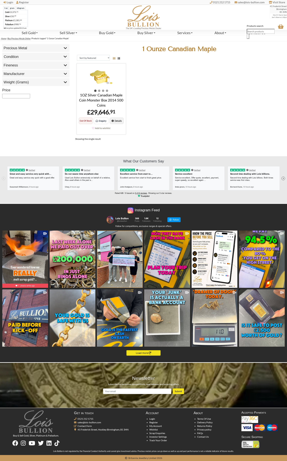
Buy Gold (106, 33)
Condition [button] (11, 57)
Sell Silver (67, 33)
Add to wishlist (102, 128)
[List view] (118, 58)
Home (3, 38)
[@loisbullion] (110, 220)
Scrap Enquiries (157, 433)
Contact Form (85, 425)
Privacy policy (204, 429)
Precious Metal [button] (15, 48)
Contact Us (203, 436)
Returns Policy (204, 425)
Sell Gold (29, 33)
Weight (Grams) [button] (16, 82)
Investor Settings (158, 436)
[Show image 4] (107, 91)
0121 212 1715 (85, 418)
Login (10, 2)
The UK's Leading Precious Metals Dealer (143, 28)
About (219, 33)
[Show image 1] (95, 91)
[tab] (6, 8)
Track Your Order (158, 440)
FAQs (200, 433)
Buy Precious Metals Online (18, 38)
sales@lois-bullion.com (89, 422)
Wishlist (153, 429)
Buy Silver (145, 33)
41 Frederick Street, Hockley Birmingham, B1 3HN (103, 429)
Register (24, 2)
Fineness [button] (11, 65)
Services (183, 33)
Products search (255, 25)
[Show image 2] (99, 91)
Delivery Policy (205, 422)
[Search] (248, 36)
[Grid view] (114, 58)
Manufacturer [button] (14, 74)
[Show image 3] (103, 91)
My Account (155, 425)
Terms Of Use (204, 418)
